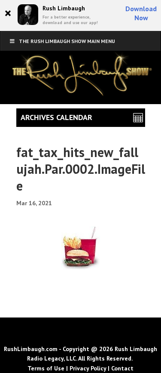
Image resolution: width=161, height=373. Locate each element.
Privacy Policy (88, 368)
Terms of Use (45, 368)
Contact (122, 368)
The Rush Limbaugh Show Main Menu (67, 41)
